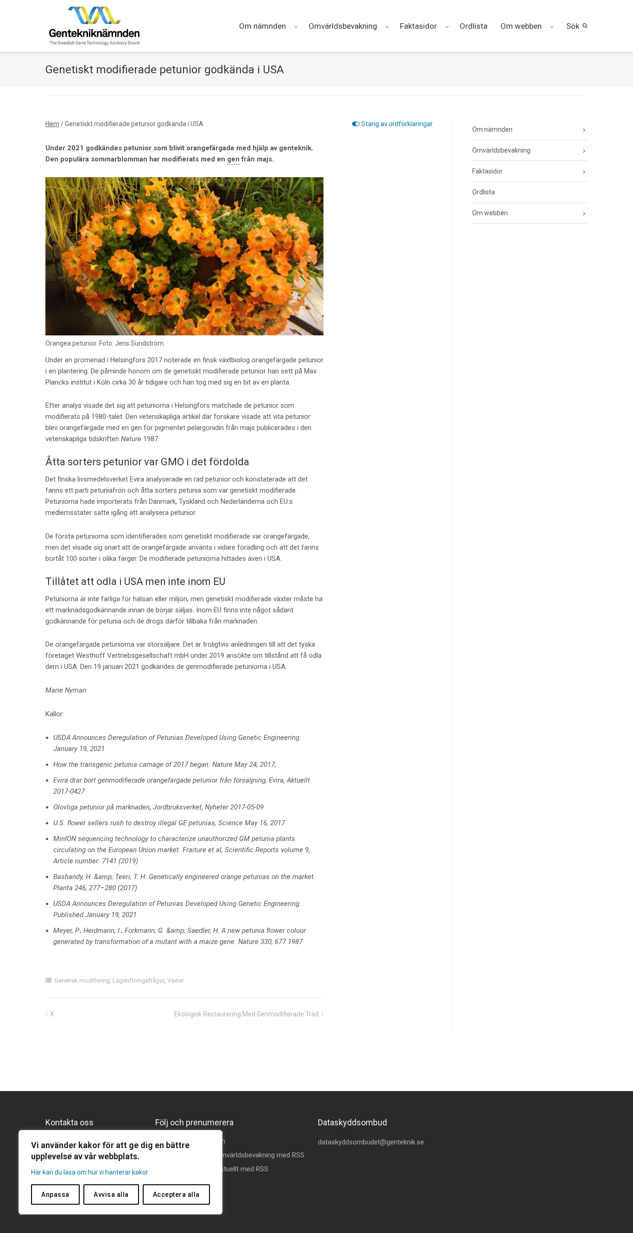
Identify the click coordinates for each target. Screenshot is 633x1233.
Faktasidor (418, 26)
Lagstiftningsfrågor (139, 980)
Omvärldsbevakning (343, 26)
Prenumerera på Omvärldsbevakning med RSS (234, 1155)
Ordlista (473, 26)
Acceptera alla (176, 1194)
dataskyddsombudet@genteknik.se (371, 1142)
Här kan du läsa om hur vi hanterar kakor (89, 1172)
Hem (52, 124)
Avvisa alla (111, 1194)
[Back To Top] (610, 1210)
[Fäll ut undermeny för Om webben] (552, 26)
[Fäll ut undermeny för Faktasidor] (447, 26)
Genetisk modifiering (82, 980)
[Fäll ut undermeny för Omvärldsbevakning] (388, 26)
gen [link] (233, 159)
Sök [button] (572, 26)
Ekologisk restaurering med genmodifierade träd (246, 1014)
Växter (175, 980)
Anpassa (55, 1194)
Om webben (521, 26)
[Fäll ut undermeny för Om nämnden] (296, 26)
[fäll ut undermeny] (577, 129)
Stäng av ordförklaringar (397, 124)
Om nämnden (262, 26)
